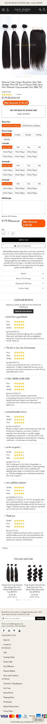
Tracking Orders (9, 657)
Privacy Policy (8, 711)
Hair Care (6, 688)
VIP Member (7, 702)
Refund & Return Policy (11, 706)
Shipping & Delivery (23, 283)
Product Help (23, 288)
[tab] (23, 273)
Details (23, 273)
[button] (16, 76)
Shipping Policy (8, 697)
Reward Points (8, 693)
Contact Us (7, 644)
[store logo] (22, 10)
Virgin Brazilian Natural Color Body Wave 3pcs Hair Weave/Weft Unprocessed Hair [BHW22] (34, 588)
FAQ (5, 652)
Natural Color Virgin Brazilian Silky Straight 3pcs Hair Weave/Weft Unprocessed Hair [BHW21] (12, 588)
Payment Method (9, 671)
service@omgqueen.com (14, 624)
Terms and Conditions (10, 675)
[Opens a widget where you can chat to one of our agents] (38, 720)
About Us (6, 640)
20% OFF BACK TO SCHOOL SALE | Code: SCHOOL (23, 3)
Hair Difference (8, 666)
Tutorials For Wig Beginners (12, 683)
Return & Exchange (23, 278)
